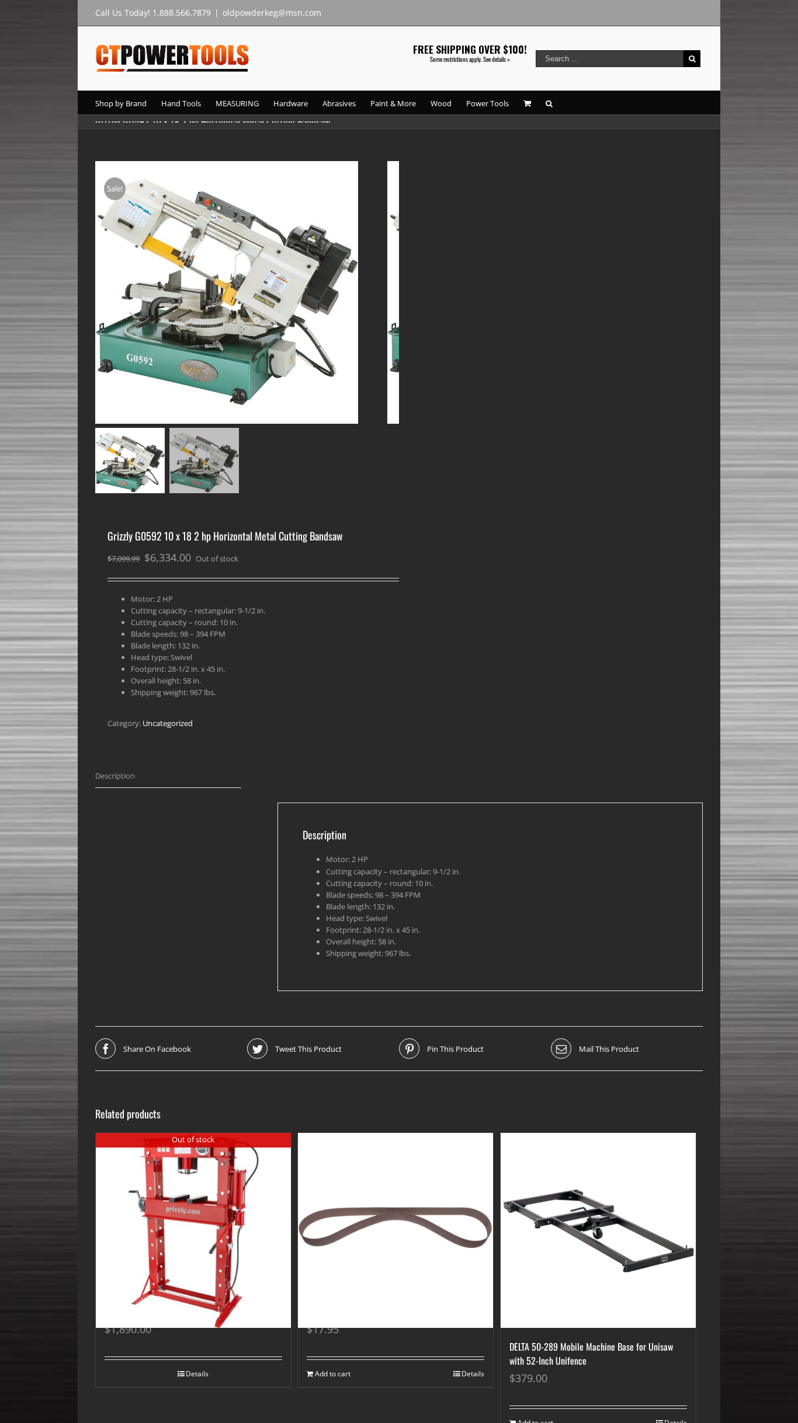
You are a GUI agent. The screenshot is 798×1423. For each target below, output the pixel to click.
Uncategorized (168, 723)
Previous (104, 289)
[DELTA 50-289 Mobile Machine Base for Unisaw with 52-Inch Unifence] (598, 1230)
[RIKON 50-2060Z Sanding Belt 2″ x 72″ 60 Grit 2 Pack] (395, 1206)
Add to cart (333, 1374)
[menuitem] (128, 102)
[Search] (549, 102)
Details (197, 1374)
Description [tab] (115, 775)
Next (391, 289)
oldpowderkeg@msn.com (272, 12)
